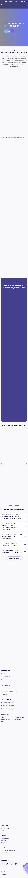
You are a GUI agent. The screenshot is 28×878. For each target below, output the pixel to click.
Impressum (4, 872)
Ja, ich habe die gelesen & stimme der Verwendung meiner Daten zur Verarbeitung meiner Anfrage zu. (14, 618)
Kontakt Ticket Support (7, 706)
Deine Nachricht (7, 602)
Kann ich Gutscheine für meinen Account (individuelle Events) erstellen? (11, 526)
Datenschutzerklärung (11, 616)
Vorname (6, 587)
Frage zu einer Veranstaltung (9, 691)
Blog (2, 680)
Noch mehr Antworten (14, 558)
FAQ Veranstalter (5, 677)
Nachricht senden (9, 627)
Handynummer (18, 594)
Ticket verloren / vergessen (8, 709)
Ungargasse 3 (5, 839)
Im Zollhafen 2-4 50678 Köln (5, 829)
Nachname (17, 587)
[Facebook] (2, 864)
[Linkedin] (11, 864)
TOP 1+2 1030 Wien (4, 842)
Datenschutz (4, 875)
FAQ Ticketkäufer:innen (7, 703)
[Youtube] (15, 864)
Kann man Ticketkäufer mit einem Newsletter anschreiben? (12, 536)
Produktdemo (4, 694)
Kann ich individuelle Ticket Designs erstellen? (12, 551)
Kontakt (3, 674)
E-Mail (5, 594)
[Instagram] (7, 864)
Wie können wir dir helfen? (11, 579)
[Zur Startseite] (4, 5)
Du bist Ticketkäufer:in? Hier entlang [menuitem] (14, 1)
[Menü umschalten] (26, 5)
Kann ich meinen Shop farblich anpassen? (10, 544)
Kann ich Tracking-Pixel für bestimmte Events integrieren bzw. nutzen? (12, 516)
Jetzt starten (9, 31)
